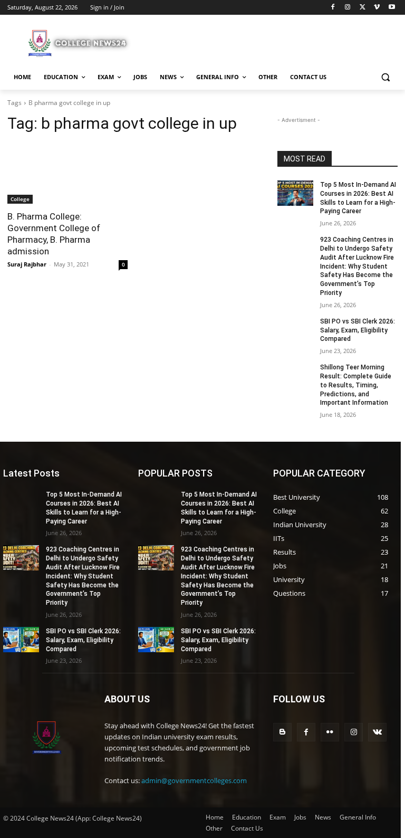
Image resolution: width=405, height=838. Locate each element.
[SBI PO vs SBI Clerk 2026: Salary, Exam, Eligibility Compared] (295, 329)
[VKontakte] (377, 732)
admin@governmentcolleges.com (194, 780)
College (20, 199)
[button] (385, 77)
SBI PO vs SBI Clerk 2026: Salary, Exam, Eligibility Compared (357, 330)
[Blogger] (282, 732)
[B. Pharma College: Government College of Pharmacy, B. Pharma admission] (67, 174)
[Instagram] (348, 8)
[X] (362, 8)
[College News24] (79, 43)
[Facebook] (333, 8)
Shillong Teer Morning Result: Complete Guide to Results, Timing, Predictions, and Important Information (355, 385)
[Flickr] (330, 732)
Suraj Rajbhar (26, 264)
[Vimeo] (377, 8)
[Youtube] (391, 8)
